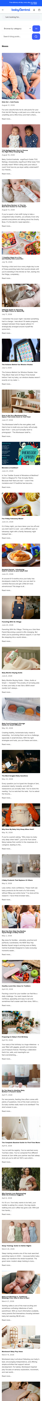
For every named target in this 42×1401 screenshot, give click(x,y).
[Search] (36, 36)
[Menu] (2, 10)
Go (36, 28)
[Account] (34, 9)
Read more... (7, 119)
